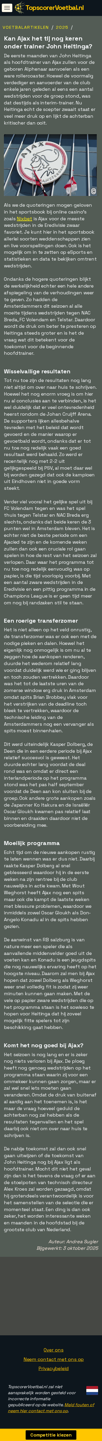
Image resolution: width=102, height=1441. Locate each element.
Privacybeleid (53, 1368)
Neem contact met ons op (54, 1359)
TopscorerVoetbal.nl (54, 7)
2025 (62, 27)
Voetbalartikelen (26, 27)
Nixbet (24, 219)
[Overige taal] (91, 1389)
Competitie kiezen (51, 1435)
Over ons (53, 1350)
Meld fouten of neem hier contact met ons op (51, 1408)
